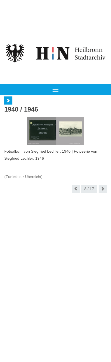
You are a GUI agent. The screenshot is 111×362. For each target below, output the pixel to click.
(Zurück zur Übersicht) (23, 177)
